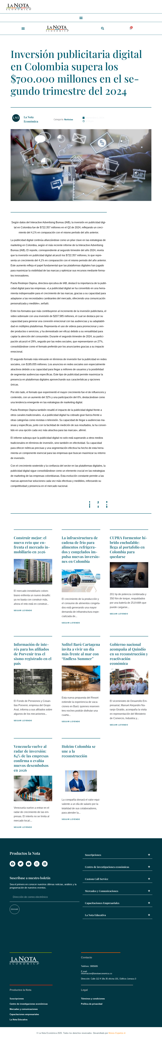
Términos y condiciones (93, 998)
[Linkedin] (45, 864)
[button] (81, 17)
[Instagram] (37, 864)
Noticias (68, 119)
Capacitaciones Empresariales (102, 903)
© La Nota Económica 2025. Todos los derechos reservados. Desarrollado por (81, 1033)
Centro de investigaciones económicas (107, 867)
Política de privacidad (91, 1004)
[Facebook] (12, 864)
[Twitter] (20, 864)
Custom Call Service (96, 879)
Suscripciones (93, 854)
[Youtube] (28, 864)
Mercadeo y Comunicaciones (101, 891)
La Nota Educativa (95, 915)
